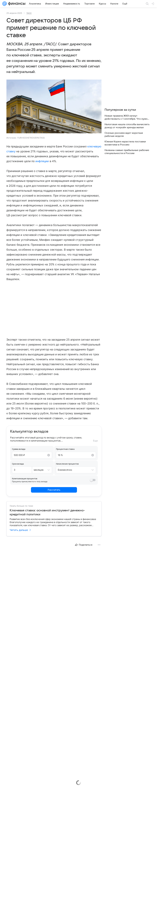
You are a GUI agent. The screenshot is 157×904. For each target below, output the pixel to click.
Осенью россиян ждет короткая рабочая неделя (124, 134)
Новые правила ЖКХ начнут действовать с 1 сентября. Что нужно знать (127, 117)
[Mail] (4, 3)
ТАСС (29, 13)
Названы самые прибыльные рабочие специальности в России (127, 152)
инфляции (42, 161)
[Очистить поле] (48, 455)
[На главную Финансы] (16, 3)
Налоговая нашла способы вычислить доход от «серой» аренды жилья (127, 126)
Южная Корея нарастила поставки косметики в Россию (125, 143)
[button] (53, 107)
